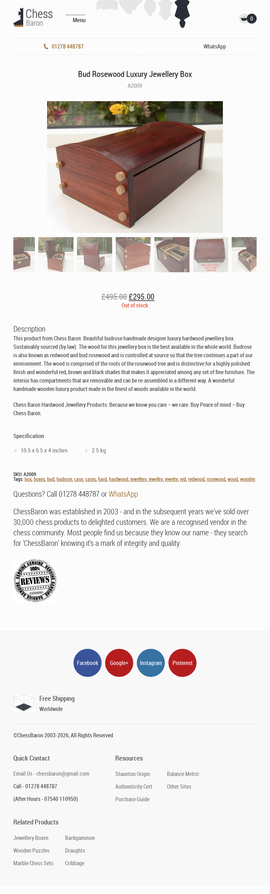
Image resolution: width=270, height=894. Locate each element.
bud (50, 479)
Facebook (87, 663)
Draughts (75, 850)
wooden (247, 479)
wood (232, 479)
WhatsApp (123, 494)
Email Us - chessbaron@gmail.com (51, 773)
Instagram (151, 663)
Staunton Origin (132, 774)
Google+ (119, 663)
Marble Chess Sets (33, 863)
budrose (64, 479)
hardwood (118, 479)
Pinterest (183, 663)
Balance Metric (183, 774)
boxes (39, 479)
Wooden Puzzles (31, 850)
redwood (196, 479)
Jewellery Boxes (31, 838)
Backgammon (80, 838)
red (183, 479)
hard (102, 479)
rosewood (216, 479)
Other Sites (179, 786)
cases (90, 479)
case (78, 479)
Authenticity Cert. (134, 786)
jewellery (138, 479)
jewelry (171, 479)
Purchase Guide (132, 799)
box (28, 479)
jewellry (156, 479)
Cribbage (74, 863)
